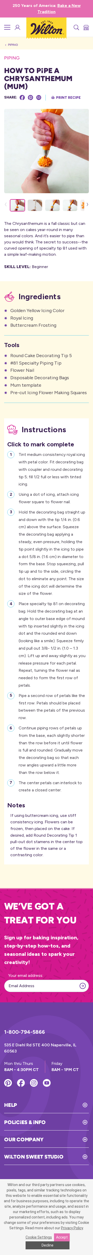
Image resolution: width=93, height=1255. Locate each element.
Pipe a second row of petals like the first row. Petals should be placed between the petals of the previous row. (52, 706)
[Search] (76, 27)
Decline (47, 1245)
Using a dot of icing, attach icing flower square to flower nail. (49, 498)
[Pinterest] (30, 97)
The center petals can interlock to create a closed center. (50, 786)
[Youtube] (47, 1083)
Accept (62, 1237)
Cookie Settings (39, 1237)
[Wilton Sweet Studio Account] (17, 27)
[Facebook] (22, 97)
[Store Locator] (86, 27)
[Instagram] (34, 1083)
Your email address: (25, 975)
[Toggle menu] (7, 27)
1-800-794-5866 (24, 1032)
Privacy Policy (72, 1228)
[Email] (38, 97)
